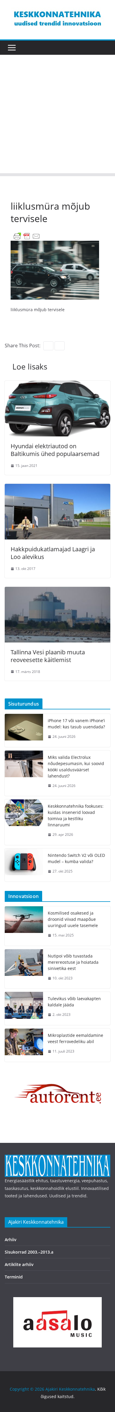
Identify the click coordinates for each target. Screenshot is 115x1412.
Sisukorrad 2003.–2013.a (29, 1252)
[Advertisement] (57, 115)
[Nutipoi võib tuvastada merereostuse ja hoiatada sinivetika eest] (24, 969)
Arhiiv (11, 1239)
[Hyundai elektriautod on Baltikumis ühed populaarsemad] (57, 385)
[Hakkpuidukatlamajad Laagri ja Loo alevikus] (57, 488)
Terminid (14, 1277)
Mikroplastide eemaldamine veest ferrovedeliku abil (75, 1038)
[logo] (57, 1158)
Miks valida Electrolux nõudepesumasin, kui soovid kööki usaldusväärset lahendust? (76, 766)
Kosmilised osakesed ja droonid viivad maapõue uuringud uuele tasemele (73, 919)
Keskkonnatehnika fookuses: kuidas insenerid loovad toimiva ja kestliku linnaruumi (76, 815)
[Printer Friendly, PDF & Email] (27, 236)
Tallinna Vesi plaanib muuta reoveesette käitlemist (48, 656)
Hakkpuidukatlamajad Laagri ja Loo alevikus (53, 553)
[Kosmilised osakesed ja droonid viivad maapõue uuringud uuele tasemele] (24, 926)
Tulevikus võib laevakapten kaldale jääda (74, 1002)
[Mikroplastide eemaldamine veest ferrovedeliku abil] (24, 1045)
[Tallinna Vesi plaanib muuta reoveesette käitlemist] (57, 591)
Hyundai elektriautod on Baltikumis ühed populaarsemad (55, 450)
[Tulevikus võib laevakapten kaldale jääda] (24, 1008)
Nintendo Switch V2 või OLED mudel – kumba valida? (76, 858)
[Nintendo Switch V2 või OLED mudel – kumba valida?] (24, 865)
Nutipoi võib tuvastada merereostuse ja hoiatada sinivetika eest (73, 962)
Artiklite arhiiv (19, 1264)
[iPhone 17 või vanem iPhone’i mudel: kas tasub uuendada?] (24, 730)
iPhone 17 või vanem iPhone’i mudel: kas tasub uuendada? (76, 724)
